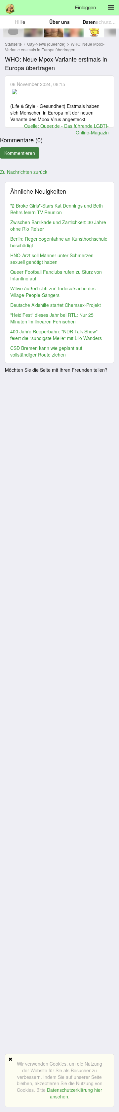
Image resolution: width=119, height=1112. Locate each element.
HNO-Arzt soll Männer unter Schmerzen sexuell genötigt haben (52, 258)
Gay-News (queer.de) (46, 44)
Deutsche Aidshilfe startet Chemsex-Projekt (55, 305)
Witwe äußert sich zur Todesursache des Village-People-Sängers (53, 291)
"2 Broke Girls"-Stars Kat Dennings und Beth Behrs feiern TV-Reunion (56, 209)
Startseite (13, 44)
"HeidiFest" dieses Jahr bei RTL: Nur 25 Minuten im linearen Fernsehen (52, 318)
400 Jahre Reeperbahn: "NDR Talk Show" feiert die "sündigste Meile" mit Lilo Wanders (56, 334)
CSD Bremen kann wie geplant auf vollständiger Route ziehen (46, 351)
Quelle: (32, 125)
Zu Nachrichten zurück (23, 172)
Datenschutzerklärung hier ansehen (74, 1093)
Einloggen (85, 7)
